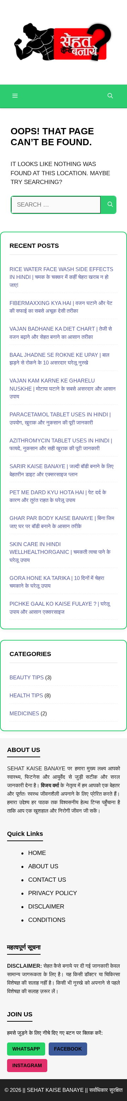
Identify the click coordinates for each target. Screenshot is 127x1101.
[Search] (110, 204)
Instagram (27, 1065)
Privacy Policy (52, 893)
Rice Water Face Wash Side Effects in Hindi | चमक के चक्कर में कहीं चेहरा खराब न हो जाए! (61, 277)
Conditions (46, 920)
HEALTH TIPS (26, 695)
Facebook (68, 1049)
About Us (43, 866)
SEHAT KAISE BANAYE (55, 1090)
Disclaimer (46, 906)
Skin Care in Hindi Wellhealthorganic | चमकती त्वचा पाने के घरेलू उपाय (60, 552)
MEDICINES (24, 713)
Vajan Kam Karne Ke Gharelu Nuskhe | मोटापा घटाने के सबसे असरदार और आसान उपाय (63, 388)
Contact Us (47, 879)
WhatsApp (26, 1049)
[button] (110, 96)
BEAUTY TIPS (27, 677)
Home (37, 853)
